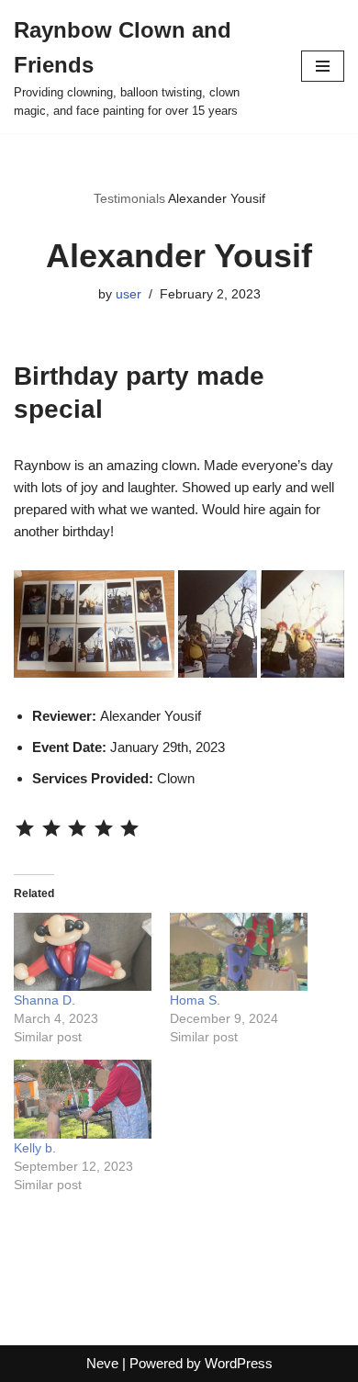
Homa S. (195, 1000)
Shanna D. (44, 1000)
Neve (102, 1363)
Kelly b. (35, 1147)
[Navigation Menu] (322, 66)
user (128, 294)
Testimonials (129, 198)
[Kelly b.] (82, 1099)
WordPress (239, 1363)
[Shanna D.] (82, 952)
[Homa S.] (239, 952)
